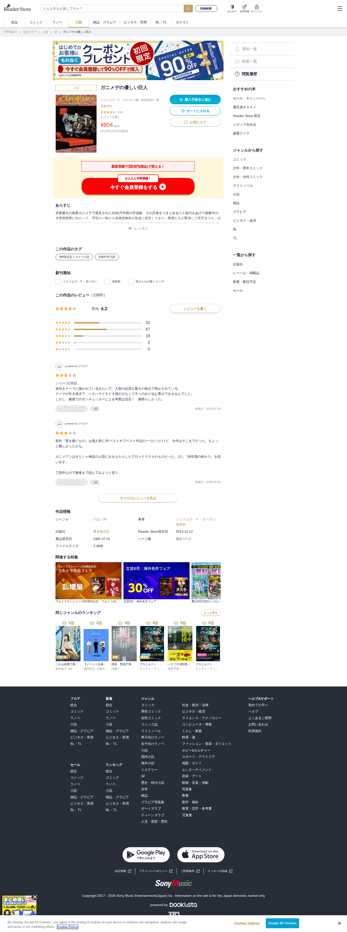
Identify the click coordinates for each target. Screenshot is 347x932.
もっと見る (141, 228)
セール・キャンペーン (249, 98)
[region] (173, 923)
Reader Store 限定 (247, 116)
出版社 (238, 264)
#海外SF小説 (107, 257)
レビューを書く (110, 117)
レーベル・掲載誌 (246, 273)
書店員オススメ (244, 107)
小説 (45, 32)
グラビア (239, 212)
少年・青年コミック (248, 168)
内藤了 (115, 668)
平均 (95, 309)
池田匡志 (89, 668)
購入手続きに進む (198, 99)
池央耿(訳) (147, 100)
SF (55, 32)
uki (70, 668)
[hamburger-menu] (339, 8)
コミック (239, 159)
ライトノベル (243, 185)
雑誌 (236, 203)
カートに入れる (198, 111)
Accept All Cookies (282, 923)
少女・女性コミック (248, 177)
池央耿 (116, 281)
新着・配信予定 (244, 282)
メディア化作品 (244, 124)
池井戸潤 (173, 668)
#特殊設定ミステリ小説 (74, 257)
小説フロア (30, 32)
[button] (220, 871)
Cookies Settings (247, 923)
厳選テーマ (241, 133)
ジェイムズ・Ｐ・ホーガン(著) (120, 100)
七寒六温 (102, 668)
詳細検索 (206, 8)
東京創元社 (101, 531)
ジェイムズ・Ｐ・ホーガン (80, 281)
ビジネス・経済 (244, 220)
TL (235, 238)
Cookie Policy (67, 927)
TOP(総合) (10, 32)
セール (238, 290)
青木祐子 (61, 668)
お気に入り (198, 122)
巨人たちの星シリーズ (150, 281)
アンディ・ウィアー (152, 668)
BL (235, 229)
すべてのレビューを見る (138, 498)
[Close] (339, 923)
